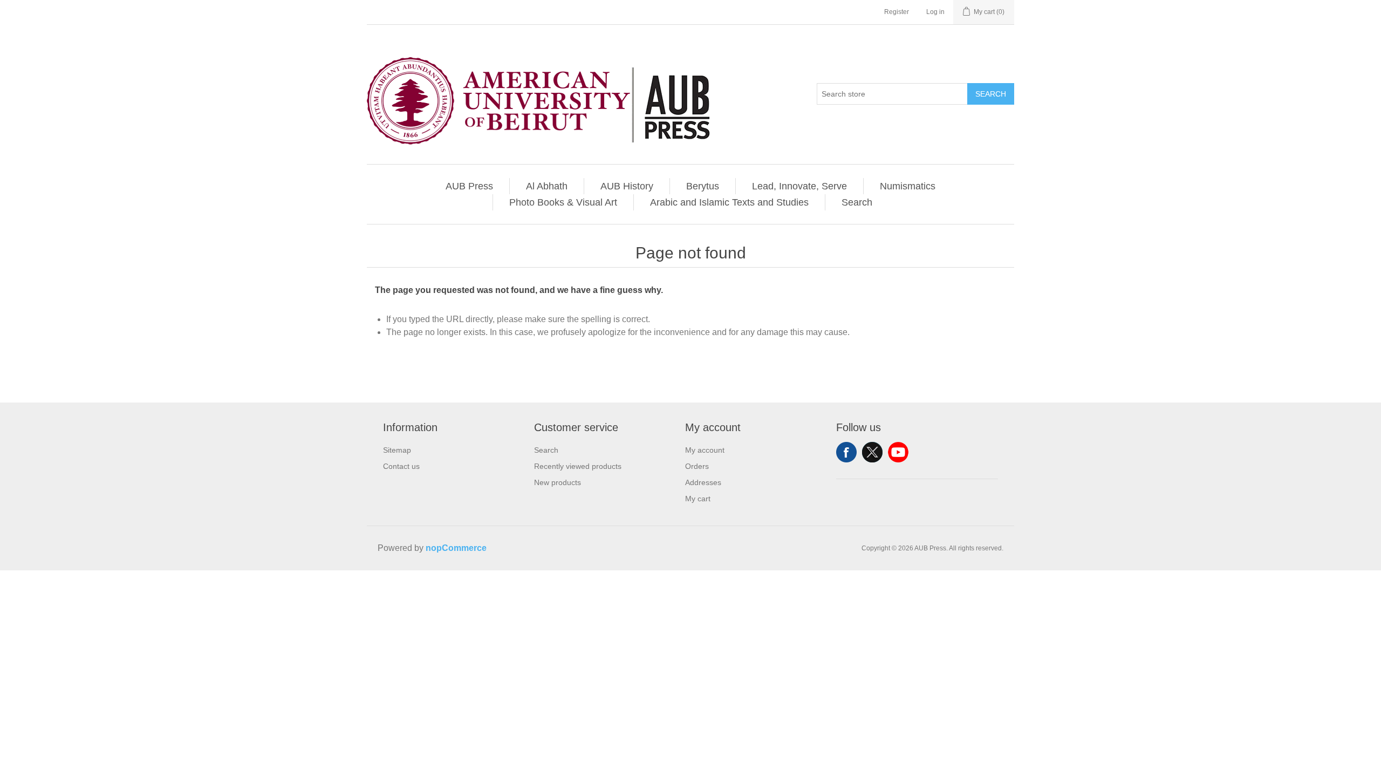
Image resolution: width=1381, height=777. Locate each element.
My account (704, 450)
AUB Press (469, 186)
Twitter (872, 452)
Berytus (702, 186)
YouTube (898, 452)
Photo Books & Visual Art (563, 202)
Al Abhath (547, 186)
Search (990, 94)
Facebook (846, 452)
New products (557, 482)
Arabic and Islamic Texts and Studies (729, 202)
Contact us (401, 466)
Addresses (703, 482)
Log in (935, 12)
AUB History (626, 186)
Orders (697, 466)
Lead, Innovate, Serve (799, 186)
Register (896, 12)
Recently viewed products (577, 466)
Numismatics (907, 186)
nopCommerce (456, 548)
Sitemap (397, 450)
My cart (697, 498)
